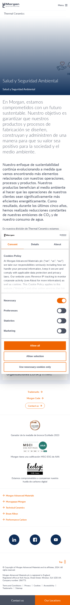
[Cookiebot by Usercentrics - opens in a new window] (52, 235)
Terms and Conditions (12, 585)
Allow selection (35, 356)
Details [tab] (35, 244)
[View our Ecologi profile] (35, 469)
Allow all (35, 345)
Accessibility (49, 585)
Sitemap (18, 588)
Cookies (37, 585)
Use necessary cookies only (35, 367)
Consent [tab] (12, 244)
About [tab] (57, 244)
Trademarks (7, 588)
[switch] (61, 311)
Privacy (27, 585)
